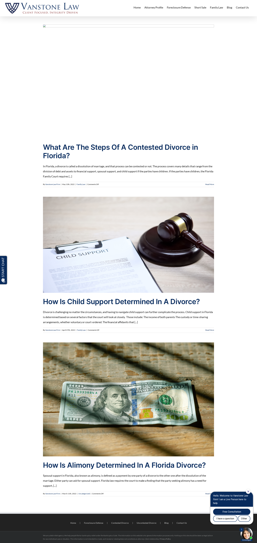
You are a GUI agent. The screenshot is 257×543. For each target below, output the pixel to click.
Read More (209, 184)
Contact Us (182, 523)
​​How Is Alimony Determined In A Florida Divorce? (124, 465)
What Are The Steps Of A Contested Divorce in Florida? (120, 151)
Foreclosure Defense (93, 523)
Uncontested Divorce (146, 523)
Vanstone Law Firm (52, 184)
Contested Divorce (120, 523)
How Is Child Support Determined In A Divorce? (121, 301)
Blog (166, 523)
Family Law (81, 184)
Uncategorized (84, 493)
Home (73, 523)
